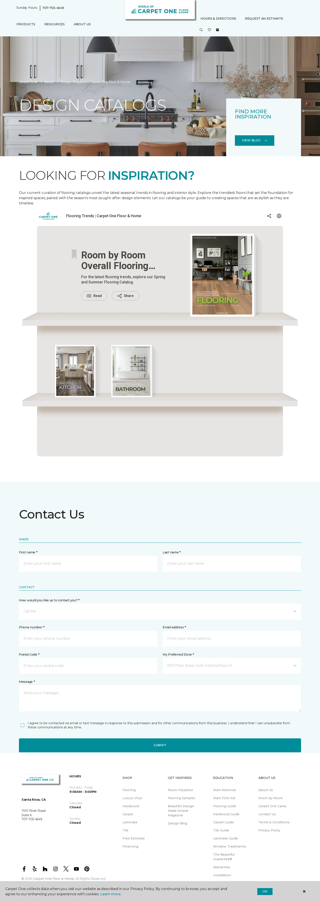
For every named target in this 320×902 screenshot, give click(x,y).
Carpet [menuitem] (128, 814)
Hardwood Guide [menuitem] (226, 814)
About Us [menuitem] (265, 790)
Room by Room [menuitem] (270, 798)
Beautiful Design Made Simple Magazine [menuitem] (181, 810)
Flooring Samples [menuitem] (181, 798)
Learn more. (110, 894)
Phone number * (31, 627)
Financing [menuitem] (130, 846)
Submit (160, 745)
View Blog (251, 140)
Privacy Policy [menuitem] (269, 830)
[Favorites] (209, 30)
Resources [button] (54, 24)
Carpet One (28, 82)
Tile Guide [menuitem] (221, 830)
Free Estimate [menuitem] (134, 838)
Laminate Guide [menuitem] (225, 838)
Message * (27, 681)
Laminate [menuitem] (130, 822)
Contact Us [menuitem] (267, 814)
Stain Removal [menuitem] (224, 790)
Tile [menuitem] (125, 830)
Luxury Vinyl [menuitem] (132, 798)
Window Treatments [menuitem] (229, 846)
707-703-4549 (53, 8)
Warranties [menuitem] (221, 867)
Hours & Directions (218, 18)
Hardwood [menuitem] (131, 806)
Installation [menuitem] (222, 875)
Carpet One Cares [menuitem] (272, 806)
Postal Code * (29, 654)
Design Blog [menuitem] (177, 823)
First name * (28, 552)
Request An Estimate (264, 18)
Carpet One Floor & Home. (54, 879)
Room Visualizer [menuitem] (180, 790)
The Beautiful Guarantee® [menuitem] (223, 857)
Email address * (174, 627)
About (49, 82)
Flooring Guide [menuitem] (224, 806)
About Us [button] (82, 24)
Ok (265, 891)
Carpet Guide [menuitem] (223, 822)
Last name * (172, 552)
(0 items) (217, 29)
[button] (201, 30)
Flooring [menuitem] (129, 790)
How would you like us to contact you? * (49, 600)
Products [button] (26, 24)
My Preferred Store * (178, 654)
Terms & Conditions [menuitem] (274, 822)
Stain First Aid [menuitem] (224, 798)
